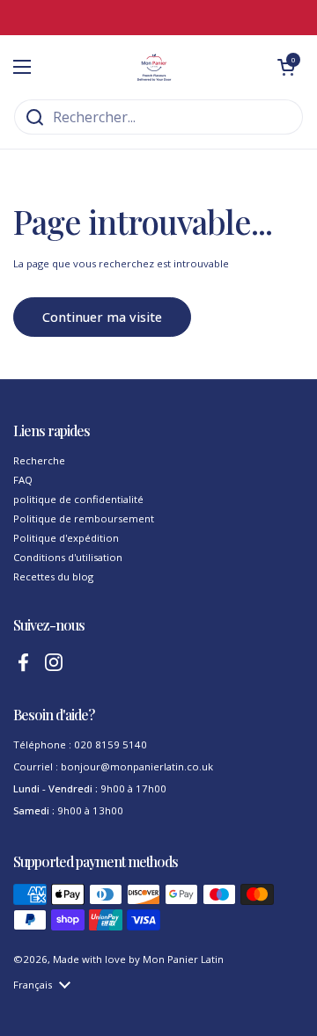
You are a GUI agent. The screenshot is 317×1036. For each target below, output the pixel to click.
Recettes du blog (53, 576)
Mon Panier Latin (183, 959)
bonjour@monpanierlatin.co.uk (137, 766)
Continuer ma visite (102, 316)
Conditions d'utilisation (67, 557)
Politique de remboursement (83, 518)
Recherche (39, 460)
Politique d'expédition (66, 537)
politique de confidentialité (78, 499)
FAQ (23, 479)
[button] (286, 66)
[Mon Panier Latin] (154, 66)
